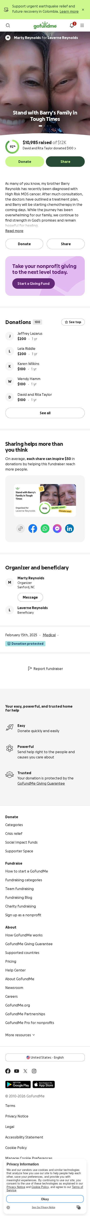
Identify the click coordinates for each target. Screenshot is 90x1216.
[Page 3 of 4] (47, 126)
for (46, 38)
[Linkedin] (69, 528)
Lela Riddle (26, 349)
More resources (18, 1035)
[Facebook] (32, 528)
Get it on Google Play (18, 1084)
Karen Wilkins (28, 364)
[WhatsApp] (45, 528)
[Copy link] (20, 528)
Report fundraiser (48, 669)
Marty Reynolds (30, 578)
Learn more (69, 11)
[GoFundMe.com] (45, 25)
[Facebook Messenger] (57, 528)
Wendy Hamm (28, 379)
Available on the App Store (44, 1084)
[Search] (7, 25)
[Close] (83, 9)
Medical (49, 635)
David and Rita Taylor (34, 395)
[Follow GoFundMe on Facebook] (7, 1071)
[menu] (82, 25)
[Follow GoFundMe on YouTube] (16, 1071)
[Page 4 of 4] (50, 126)
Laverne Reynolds (32, 608)
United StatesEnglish (47, 1057)
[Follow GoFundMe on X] (25, 1071)
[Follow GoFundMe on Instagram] (34, 1071)
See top (75, 322)
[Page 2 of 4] (44, 126)
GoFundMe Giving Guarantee (41, 783)
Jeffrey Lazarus (29, 333)
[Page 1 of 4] (40, 126)
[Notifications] (71, 25)
